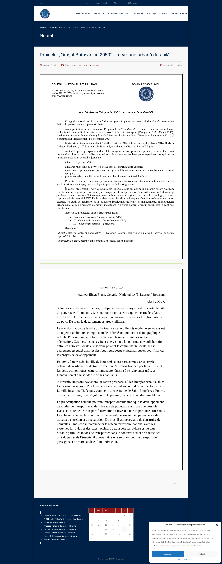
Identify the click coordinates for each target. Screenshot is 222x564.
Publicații (151, 13)
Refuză (202, 554)
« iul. (110, 546)
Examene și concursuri (118, 13)
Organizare (99, 13)
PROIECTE (87, 65)
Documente (138, 13)
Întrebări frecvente (130, 3)
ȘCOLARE (96, 65)
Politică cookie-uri (183, 559)
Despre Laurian (83, 13)
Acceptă (167, 554)
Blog (115, 3)
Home (87, 3)
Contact (163, 13)
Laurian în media (102, 3)
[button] (217, 524)
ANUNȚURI (77, 65)
